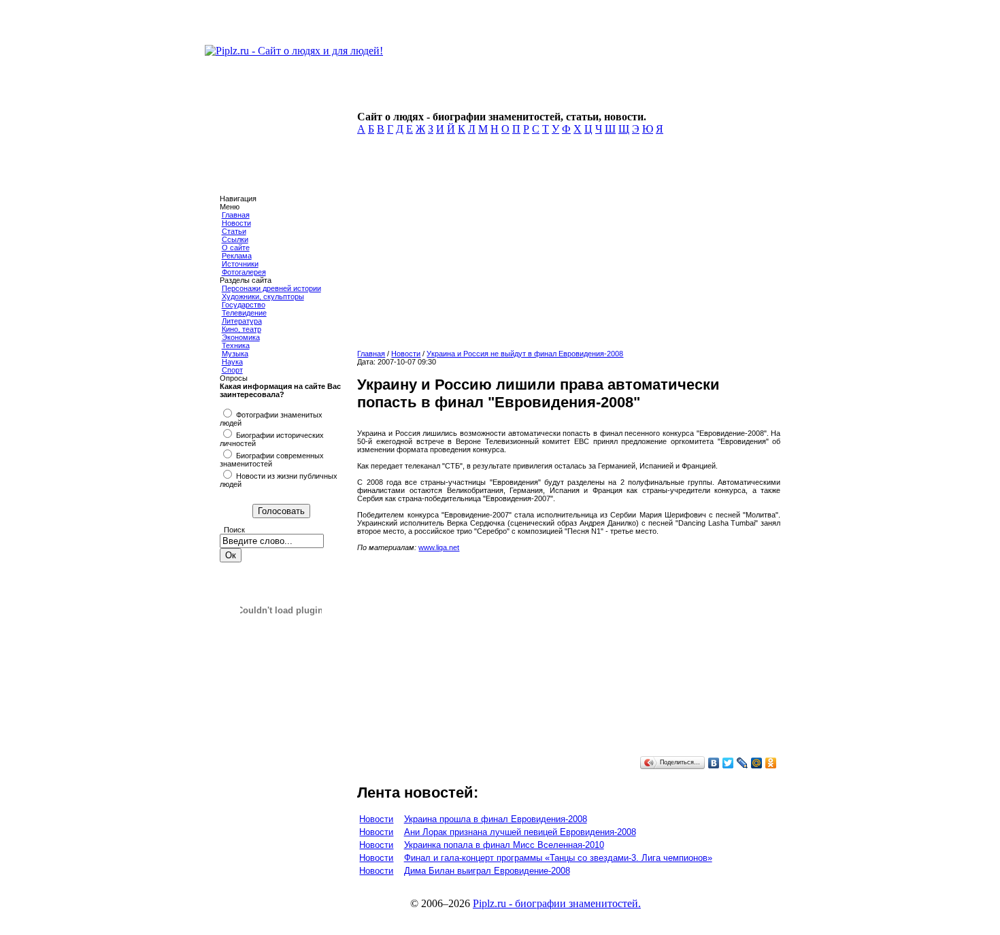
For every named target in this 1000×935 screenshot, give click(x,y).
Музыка (235, 354)
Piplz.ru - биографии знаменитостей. (557, 903)
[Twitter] (728, 763)
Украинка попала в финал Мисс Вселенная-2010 (504, 845)
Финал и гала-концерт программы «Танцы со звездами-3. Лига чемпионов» (558, 858)
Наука (232, 362)
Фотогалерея (244, 272)
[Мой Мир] (757, 763)
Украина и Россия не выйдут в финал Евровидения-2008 (525, 354)
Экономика (241, 337)
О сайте (236, 247)
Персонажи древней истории (271, 288)
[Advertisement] (566, 246)
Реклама (237, 256)
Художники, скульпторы (263, 296)
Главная (236, 215)
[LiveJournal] (742, 763)
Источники (240, 264)
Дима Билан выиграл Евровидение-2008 (487, 871)
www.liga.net (438, 547)
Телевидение (244, 313)
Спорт (232, 370)
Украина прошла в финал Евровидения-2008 (495, 819)
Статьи (234, 231)
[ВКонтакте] (714, 763)
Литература (242, 321)
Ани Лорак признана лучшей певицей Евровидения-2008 (520, 832)
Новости (236, 223)
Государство (243, 305)
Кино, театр (241, 329)
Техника (236, 345)
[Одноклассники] (771, 763)
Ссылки (235, 239)
